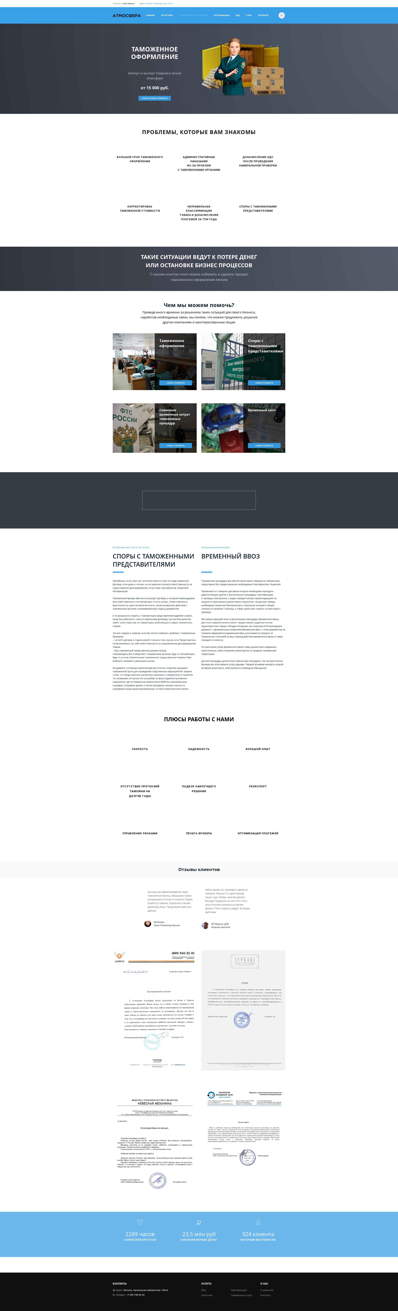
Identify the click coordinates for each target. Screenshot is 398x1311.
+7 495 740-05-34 (135, 1294)
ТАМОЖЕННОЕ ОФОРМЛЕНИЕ (193, 15)
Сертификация (239, 1290)
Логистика (206, 1295)
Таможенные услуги (241, 1295)
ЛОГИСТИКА (167, 15)
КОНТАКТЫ (263, 15)
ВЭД (238, 15)
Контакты (265, 1295)
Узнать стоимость (176, 383)
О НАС (249, 15)
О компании (266, 1290)
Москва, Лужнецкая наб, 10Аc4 (159, 3)
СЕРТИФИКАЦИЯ (222, 15)
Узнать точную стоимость (155, 98)
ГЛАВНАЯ (150, 15)
